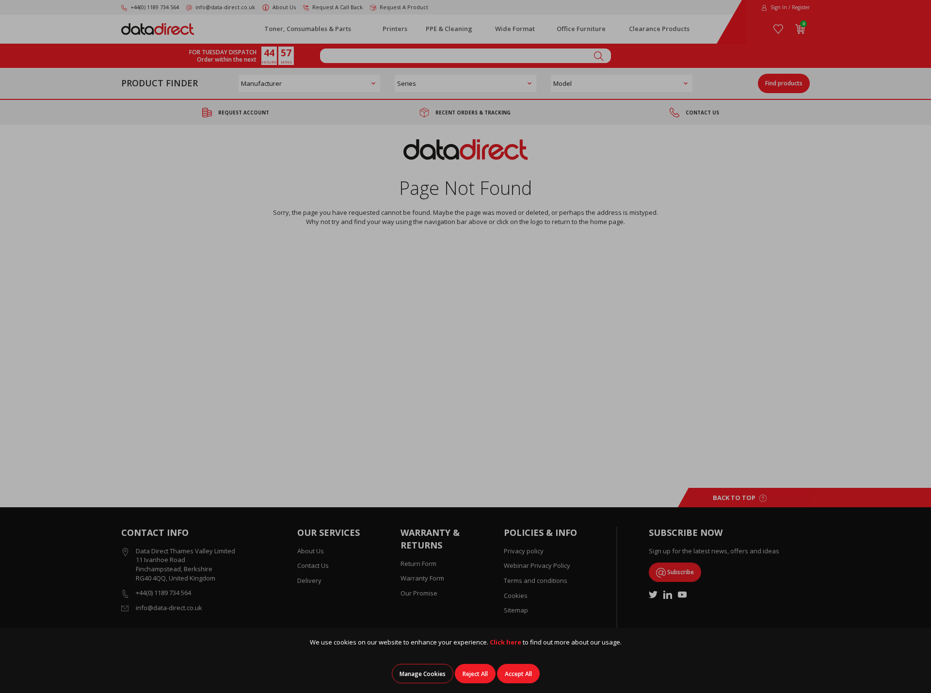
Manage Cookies (423, 674)
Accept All (518, 674)
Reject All (475, 674)
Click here (505, 642)
